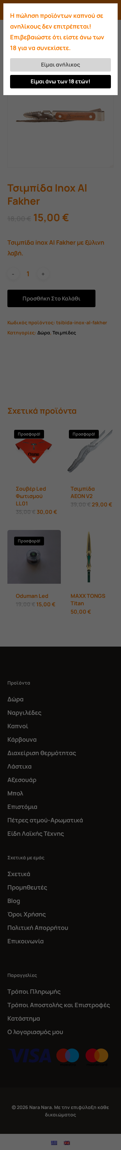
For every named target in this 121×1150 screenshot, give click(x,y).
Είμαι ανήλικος (60, 64)
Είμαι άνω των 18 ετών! (60, 81)
